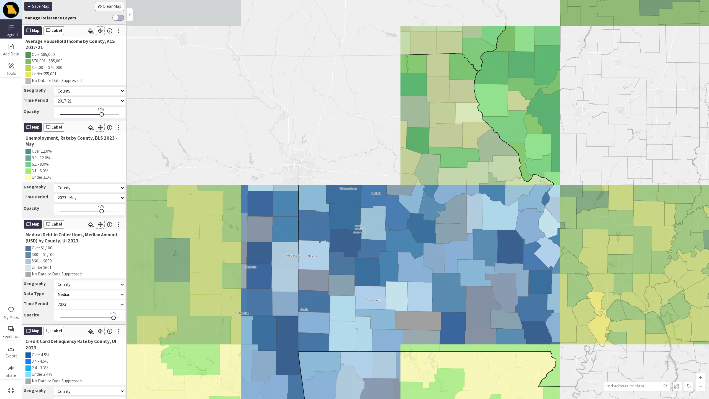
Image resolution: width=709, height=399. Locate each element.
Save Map (40, 6)
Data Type (34, 293)
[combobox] (632, 386)
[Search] (665, 386)
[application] (365, 199)
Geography (35, 90)
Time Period (36, 100)
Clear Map (112, 6)
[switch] (118, 19)
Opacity (31, 111)
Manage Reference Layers (50, 18)
